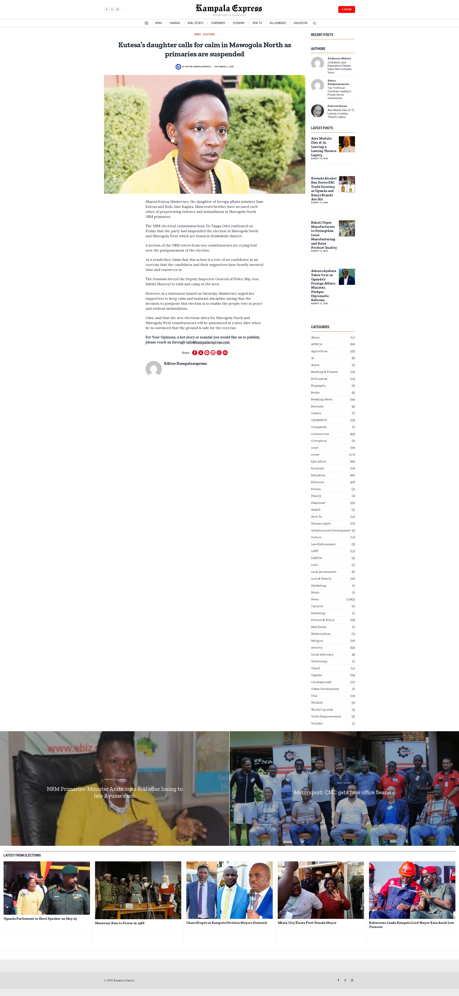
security (317, 647)
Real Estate (318, 627)
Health (316, 509)
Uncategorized (321, 682)
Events (316, 489)
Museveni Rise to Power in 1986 (120, 923)
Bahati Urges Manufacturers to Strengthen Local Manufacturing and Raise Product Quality (324, 235)
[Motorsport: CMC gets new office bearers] (344, 788)
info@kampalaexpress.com (208, 342)
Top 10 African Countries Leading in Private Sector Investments (339, 93)
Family (316, 496)
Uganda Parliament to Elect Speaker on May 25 (40, 919)
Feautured (318, 503)
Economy (317, 468)
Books (315, 392)
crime (315, 454)
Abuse (315, 337)
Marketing (318, 585)
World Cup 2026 (322, 709)
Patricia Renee (337, 106)
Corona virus (320, 434)
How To (316, 516)
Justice (316, 537)
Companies (319, 427)
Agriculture (319, 351)
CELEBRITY (319, 420)
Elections (209, 34)
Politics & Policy (322, 620)
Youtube (316, 723)
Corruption (319, 440)
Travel (315, 668)
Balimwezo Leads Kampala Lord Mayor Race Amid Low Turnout (411, 925)
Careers (316, 413)
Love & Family (321, 578)
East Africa (318, 461)
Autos (315, 365)
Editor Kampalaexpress (198, 67)
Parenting (318, 613)
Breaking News (321, 399)
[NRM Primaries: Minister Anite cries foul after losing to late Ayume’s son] (114, 788)
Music (315, 592)
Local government (323, 571)
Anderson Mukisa (339, 58)
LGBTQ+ (316, 558)
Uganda (316, 675)
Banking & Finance (324, 371)
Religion (317, 640)
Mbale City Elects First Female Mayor (307, 923)
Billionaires (319, 378)
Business (317, 406)
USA (314, 696)
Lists (314, 564)
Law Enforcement (323, 544)
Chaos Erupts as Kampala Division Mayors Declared (226, 923)
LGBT (315, 551)
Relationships (321, 633)
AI (312, 358)
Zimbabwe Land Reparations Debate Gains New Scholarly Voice (340, 67)
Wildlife (317, 702)
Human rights (321, 523)
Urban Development (325, 689)
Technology (319, 661)
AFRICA (316, 344)
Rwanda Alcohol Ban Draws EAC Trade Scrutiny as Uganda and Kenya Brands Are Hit (324, 188)
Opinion (317, 606)
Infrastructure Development (330, 530)
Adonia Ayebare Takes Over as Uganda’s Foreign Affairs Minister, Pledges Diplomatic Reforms (323, 285)
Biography (318, 385)
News (198, 34)
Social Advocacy (322, 654)
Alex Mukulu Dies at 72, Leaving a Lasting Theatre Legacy (341, 114)
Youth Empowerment (326, 716)
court (314, 447)
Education (318, 475)
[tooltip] (106, 9)
